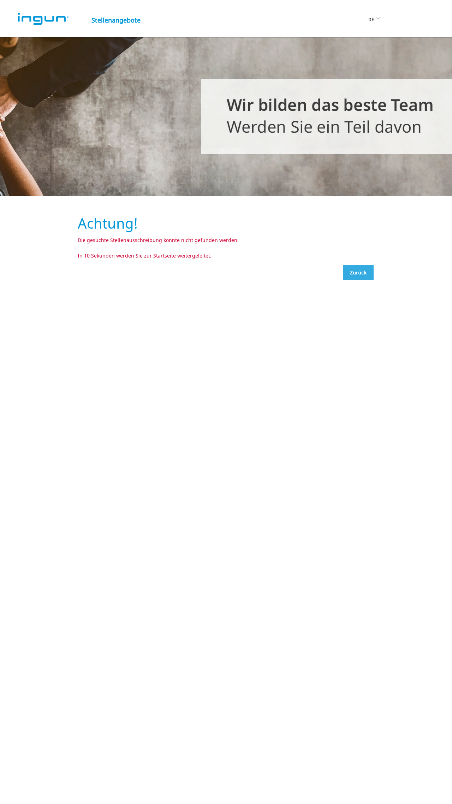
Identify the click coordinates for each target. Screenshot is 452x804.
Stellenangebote (116, 20)
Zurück (358, 272)
